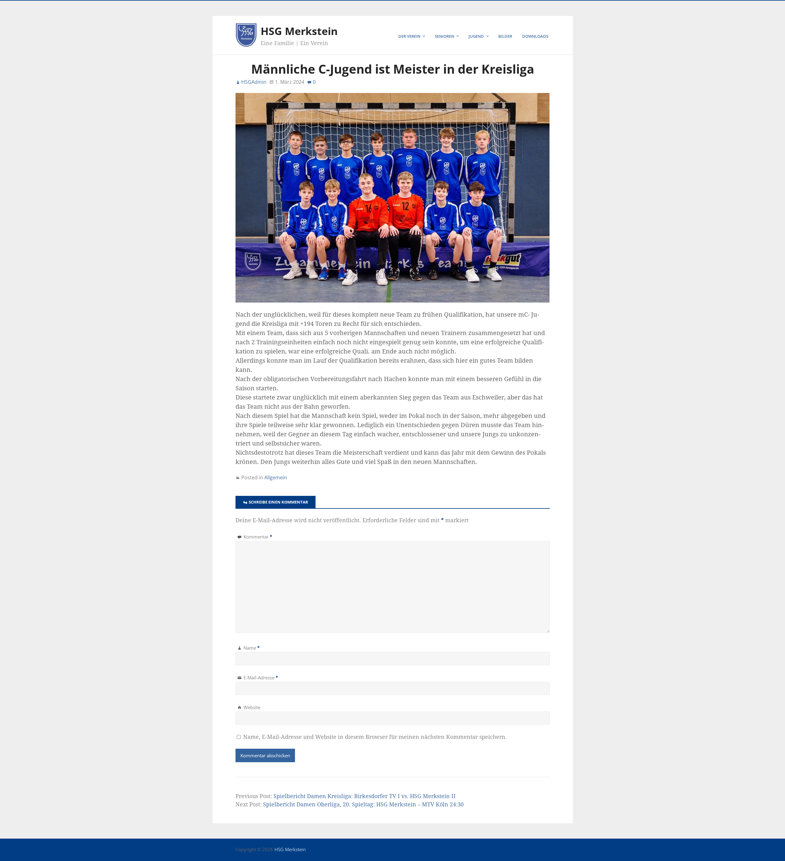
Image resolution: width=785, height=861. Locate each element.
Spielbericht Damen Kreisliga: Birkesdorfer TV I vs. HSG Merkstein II (365, 796)
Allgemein (275, 477)
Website (251, 707)
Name (251, 648)
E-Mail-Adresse (260, 677)
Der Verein (409, 36)
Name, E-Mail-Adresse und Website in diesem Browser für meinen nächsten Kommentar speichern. (375, 737)
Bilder (505, 36)
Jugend (476, 36)
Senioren (444, 36)
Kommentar (257, 537)
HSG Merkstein (299, 31)
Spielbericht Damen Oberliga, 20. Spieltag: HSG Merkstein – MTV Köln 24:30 (363, 804)
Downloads (535, 36)
